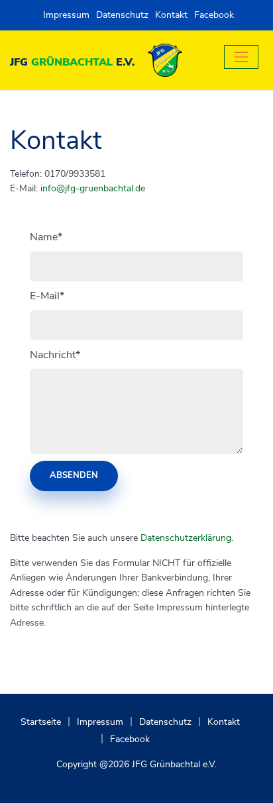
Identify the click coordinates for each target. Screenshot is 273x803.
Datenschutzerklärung (185, 538)
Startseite (41, 722)
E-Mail (47, 296)
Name (46, 237)
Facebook (214, 15)
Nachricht (55, 355)
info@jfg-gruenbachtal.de (92, 188)
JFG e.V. (72, 62)
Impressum (66, 15)
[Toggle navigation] (241, 57)
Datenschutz (122, 15)
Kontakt (171, 15)
